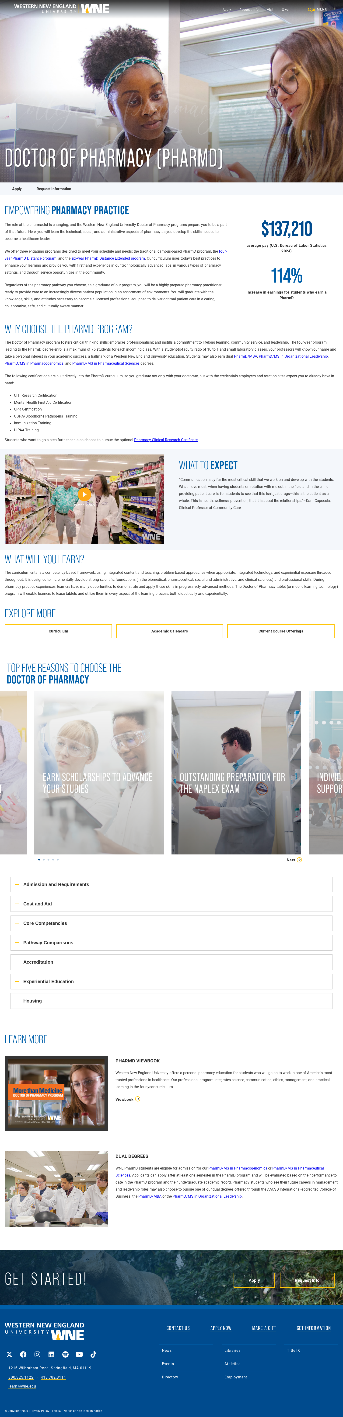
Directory (170, 1376)
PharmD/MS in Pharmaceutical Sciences (106, 363)
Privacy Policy (40, 1411)
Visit (270, 9)
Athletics (232, 1363)
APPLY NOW (221, 1328)
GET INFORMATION (314, 1328)
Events (168, 1363)
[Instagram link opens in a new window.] (37, 1351)
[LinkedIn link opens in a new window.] (51, 1351)
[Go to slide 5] (58, 859)
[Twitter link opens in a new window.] (9, 1351)
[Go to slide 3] (49, 859)
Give (285, 9)
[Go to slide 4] (54, 859)
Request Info (249, 9)
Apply (227, 9)
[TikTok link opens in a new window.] (93, 1351)
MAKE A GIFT (264, 1328)
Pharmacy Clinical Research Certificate (166, 439)
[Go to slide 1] (40, 859)
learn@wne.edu (22, 1386)
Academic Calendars (169, 631)
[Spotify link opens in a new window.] (65, 1351)
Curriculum (58, 631)
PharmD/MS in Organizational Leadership (293, 356)
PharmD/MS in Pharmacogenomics (34, 363)
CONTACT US (178, 1328)
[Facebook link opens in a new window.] (23, 1351)
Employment (235, 1376)
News (167, 1350)
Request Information (54, 188)
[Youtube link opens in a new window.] (79, 1351)
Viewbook (124, 1099)
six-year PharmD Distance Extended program (108, 258)
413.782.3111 (53, 1377)
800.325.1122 (21, 1377)
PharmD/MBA (245, 356)
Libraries (232, 1350)
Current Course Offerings (281, 631)
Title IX (293, 1350)
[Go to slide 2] (44, 859)
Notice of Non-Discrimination (83, 1411)
